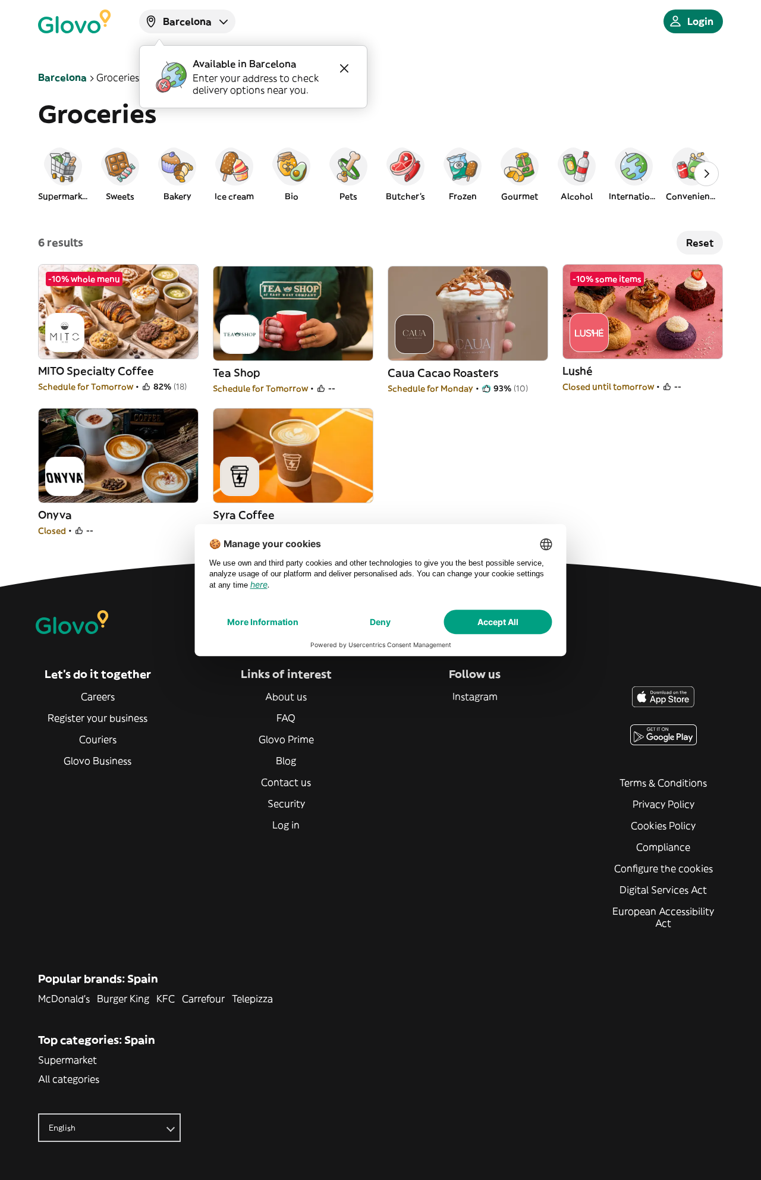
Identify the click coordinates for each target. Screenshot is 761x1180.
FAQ (285, 718)
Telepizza (252, 999)
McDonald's (64, 999)
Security (286, 803)
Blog (286, 761)
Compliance (663, 847)
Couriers (98, 739)
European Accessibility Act (663, 917)
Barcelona (62, 77)
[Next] (706, 174)
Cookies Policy (663, 825)
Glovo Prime (286, 739)
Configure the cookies (663, 868)
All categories (68, 1079)
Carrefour (203, 999)
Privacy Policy (663, 804)
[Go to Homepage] (74, 21)
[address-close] (344, 68)
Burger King (123, 999)
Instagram (475, 696)
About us (286, 696)
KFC (165, 999)
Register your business (97, 718)
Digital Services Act (663, 890)
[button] (63, 173)
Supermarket (67, 1060)
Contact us (286, 782)
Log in (286, 825)
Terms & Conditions (663, 783)
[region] (380, 173)
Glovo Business (97, 761)
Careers (98, 696)
